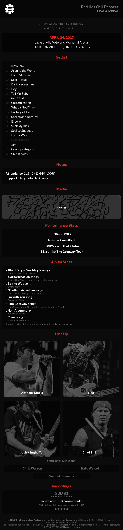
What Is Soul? (20, 107)
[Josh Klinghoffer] (32, 399)
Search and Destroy (24, 117)
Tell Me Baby (19, 93)
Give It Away (19, 154)
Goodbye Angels (22, 149)
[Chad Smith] (91, 399)
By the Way (19, 135)
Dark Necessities (22, 84)
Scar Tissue (19, 79)
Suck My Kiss (20, 126)
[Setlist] (61, 194)
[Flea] (91, 339)
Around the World (23, 70)
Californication (21, 102)
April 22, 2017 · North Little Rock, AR (63, 23)
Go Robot (17, 98)
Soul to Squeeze (22, 130)
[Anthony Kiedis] (32, 339)
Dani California (21, 75)
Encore (16, 121)
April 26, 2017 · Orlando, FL (59, 28)
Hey (14, 89)
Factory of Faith (22, 112)
